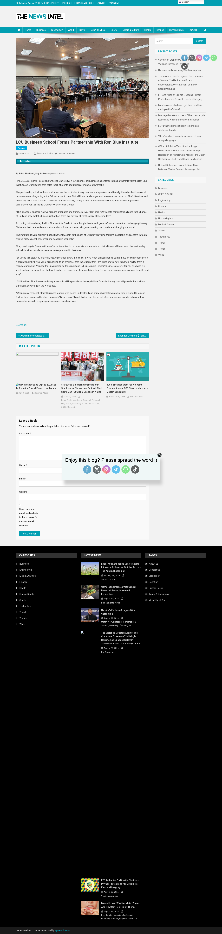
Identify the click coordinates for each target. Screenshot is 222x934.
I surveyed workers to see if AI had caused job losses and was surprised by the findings (181, 117)
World (71, 30)
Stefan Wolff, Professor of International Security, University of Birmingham (118, 624)
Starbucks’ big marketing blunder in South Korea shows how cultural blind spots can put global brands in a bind (81, 388)
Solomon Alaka (45, 153)
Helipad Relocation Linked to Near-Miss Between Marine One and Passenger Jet (179, 167)
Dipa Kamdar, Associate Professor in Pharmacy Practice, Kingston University (119, 917)
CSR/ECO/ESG (98, 30)
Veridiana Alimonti (109, 896)
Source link (21, 325)
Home (28, 30)
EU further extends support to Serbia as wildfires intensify (178, 128)
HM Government (108, 652)
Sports (114, 30)
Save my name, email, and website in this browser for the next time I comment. (28, 517)
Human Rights (176, 30)
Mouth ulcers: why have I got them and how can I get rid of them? (180, 107)
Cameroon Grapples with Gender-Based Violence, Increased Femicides (119, 590)
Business (41, 30)
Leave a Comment (66, 153)
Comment (25, 433)
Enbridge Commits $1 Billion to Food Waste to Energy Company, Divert (133, 335)
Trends (161, 248)
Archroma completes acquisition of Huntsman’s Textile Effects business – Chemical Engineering (34, 335)
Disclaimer (67, 3)
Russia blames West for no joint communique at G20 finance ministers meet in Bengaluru (127, 388)
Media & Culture (131, 30)
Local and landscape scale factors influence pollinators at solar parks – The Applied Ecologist (121, 567)
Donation (153, 582)
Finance (160, 30)
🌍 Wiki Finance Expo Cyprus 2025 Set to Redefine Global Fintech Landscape (36, 386)
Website (23, 492)
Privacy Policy (52, 3)
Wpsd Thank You (157, 600)
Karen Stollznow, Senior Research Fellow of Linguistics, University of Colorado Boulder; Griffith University (80, 403)
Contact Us (114, 3)
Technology (57, 30)
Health (147, 30)
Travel (82, 30)
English (185, 2)
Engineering (164, 200)
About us (101, 3)
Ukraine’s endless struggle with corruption (179, 70)
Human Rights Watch (110, 603)
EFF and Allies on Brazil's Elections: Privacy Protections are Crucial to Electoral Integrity (180, 97)
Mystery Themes (62, 930)
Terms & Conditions (85, 3)
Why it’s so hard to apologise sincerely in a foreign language (179, 138)
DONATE (193, 30)
